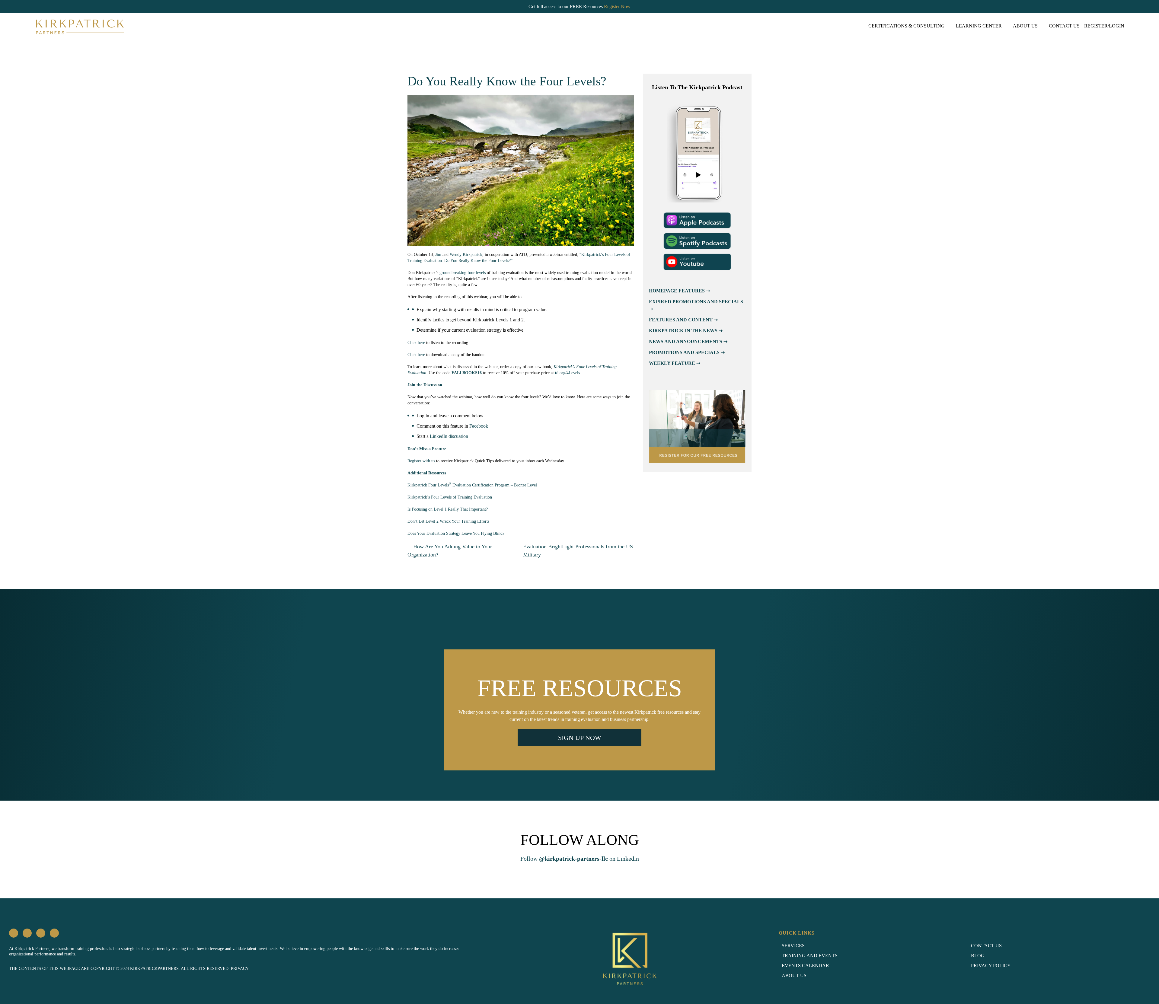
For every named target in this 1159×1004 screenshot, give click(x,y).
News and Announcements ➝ (688, 341)
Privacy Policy (991, 965)
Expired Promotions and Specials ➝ (696, 305)
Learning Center (979, 25)
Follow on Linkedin (579, 858)
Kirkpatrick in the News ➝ (686, 330)
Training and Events (810, 955)
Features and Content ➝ (683, 319)
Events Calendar (805, 965)
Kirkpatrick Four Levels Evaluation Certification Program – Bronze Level (472, 485)
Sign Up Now (579, 737)
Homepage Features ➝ (679, 290)
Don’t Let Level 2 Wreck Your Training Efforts (448, 521)
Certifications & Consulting (906, 25)
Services (793, 945)
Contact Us (1064, 25)
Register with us (421, 461)
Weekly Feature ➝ (674, 363)
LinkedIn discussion (449, 436)
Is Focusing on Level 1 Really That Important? (447, 509)
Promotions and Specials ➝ (687, 352)
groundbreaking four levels (462, 272)
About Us (1025, 25)
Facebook (478, 426)
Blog (978, 955)
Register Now (617, 6)
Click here (416, 342)
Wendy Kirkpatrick (466, 254)
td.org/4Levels (567, 373)
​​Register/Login (1104, 25)
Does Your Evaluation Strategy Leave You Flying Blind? (455, 533)
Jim (438, 254)
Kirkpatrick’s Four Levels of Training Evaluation (449, 497)
